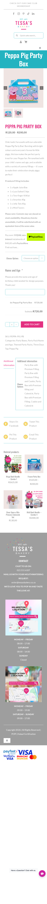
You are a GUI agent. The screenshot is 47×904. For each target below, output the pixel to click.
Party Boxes (21, 340)
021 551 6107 (23, 570)
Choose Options (12, 258)
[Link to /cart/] (25, 42)
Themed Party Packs (23, 344)
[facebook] (14, 14)
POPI (14, 734)
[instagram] (18, 14)
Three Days (38, 344)
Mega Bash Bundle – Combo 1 (13, 477)
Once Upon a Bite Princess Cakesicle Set (13, 515)
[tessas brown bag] (23, 19)
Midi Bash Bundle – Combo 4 (34, 513)
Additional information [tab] (9, 363)
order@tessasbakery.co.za (23, 582)
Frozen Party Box (34, 476)
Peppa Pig (13, 348)
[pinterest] (23, 14)
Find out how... (11, 247)
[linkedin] (33, 14)
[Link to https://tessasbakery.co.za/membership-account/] (21, 42)
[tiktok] (28, 14)
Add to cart (32, 324)
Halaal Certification (27, 734)
